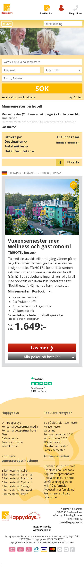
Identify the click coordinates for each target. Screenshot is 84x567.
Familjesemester (54, 450)
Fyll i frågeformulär (55, 485)
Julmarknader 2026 (55, 438)
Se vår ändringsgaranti (58, 482)
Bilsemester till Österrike (17, 474)
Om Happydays (11, 422)
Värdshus (49, 430)
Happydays (14, 173)
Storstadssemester (56, 446)
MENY (7, 24)
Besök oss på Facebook (59, 470)
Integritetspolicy (42, 526)
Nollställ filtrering (67, 142)
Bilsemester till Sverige (16, 486)
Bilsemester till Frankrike (17, 478)
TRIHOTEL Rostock (52, 173)
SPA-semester (53, 442)
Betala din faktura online (59, 478)
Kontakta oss (10, 446)
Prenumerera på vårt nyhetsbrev (57, 495)
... (38, 173)
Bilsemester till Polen (15, 494)
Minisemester (52, 426)
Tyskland (29, 173)
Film (4, 434)
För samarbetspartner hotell (19, 430)
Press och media (12, 442)
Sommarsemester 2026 (58, 434)
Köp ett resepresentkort (59, 474)
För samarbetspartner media (20, 426)
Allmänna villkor (42, 530)
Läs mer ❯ (42, 348)
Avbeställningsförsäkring (59, 489)
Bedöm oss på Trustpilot (59, 466)
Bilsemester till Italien (15, 470)
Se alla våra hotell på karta (18, 97)
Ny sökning (75, 97)
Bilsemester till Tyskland (17, 482)
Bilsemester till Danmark (17, 490)
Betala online (10, 438)
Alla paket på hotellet (42, 356)
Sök (42, 88)
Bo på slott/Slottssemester (61, 422)
